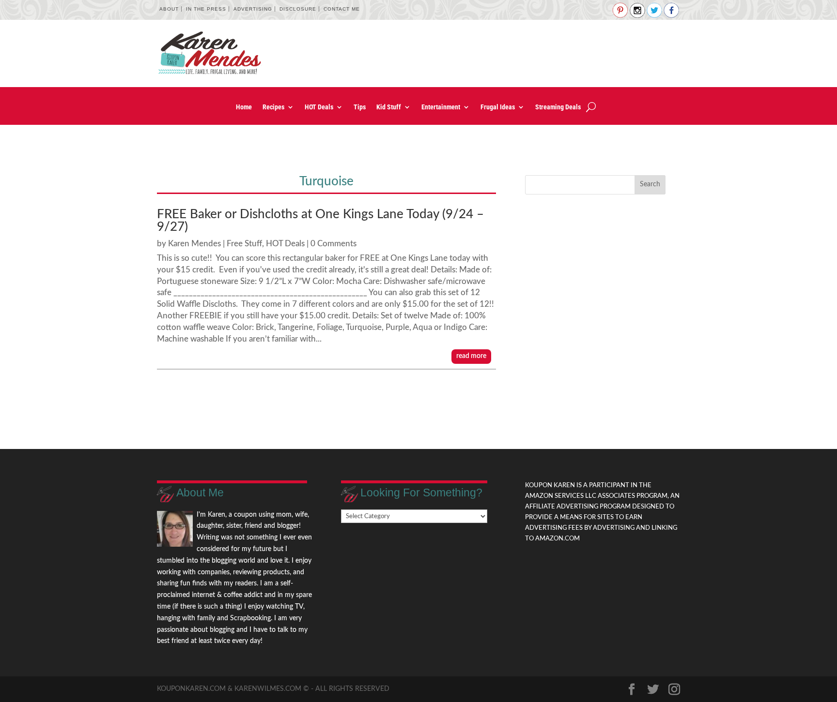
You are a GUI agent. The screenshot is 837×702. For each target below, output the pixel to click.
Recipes (273, 107)
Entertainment (440, 107)
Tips (360, 107)
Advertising (252, 9)
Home (244, 107)
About (169, 9)
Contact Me (342, 9)
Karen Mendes (194, 243)
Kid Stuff (388, 107)
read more (471, 356)
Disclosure (297, 9)
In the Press (206, 9)
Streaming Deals (558, 107)
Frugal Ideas (497, 107)
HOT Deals (319, 107)
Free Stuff (244, 243)
